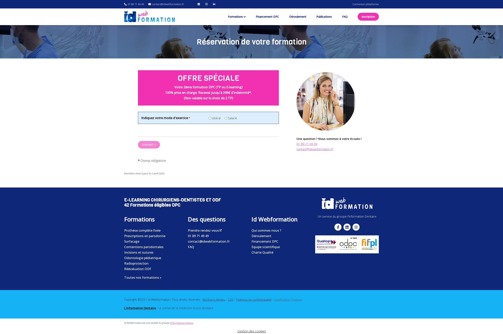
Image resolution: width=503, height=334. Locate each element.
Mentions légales (214, 299)
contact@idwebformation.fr (314, 149)
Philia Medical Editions (181, 323)
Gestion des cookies (251, 331)
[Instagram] (206, 4)
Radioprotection (136, 263)
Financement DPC (265, 241)
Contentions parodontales (143, 247)
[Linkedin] (347, 227)
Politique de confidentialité (254, 299)
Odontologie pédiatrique (142, 258)
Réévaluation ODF (137, 269)
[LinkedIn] (214, 4)
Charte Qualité (262, 252)
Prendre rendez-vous (203, 230)
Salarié (232, 118)
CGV (230, 299)
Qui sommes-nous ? (266, 230)
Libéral (216, 118)
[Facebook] (199, 4)
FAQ (191, 247)
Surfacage (131, 241)
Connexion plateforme (365, 4)
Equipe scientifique (266, 247)
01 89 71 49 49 (306, 144)
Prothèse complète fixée (142, 230)
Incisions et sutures (138, 252)
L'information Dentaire (140, 308)
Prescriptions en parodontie (144, 236)
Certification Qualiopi (288, 299)
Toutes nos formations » (142, 277)
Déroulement (261, 236)
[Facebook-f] (337, 227)
